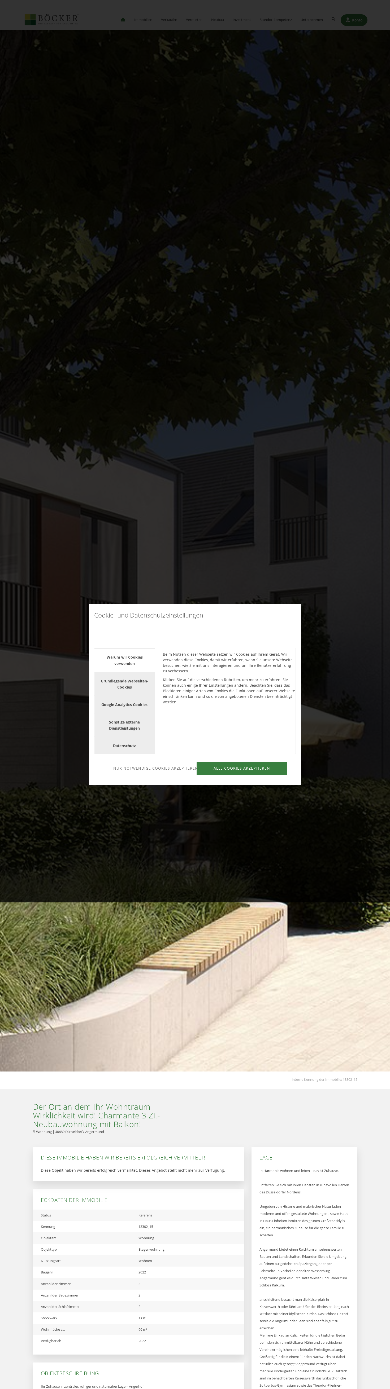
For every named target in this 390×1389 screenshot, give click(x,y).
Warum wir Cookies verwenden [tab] (125, 660)
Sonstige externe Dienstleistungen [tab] (124, 725)
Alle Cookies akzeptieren (242, 768)
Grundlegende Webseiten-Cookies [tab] (124, 684)
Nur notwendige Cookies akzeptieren (154, 768)
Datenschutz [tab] (124, 745)
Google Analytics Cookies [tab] (124, 704)
